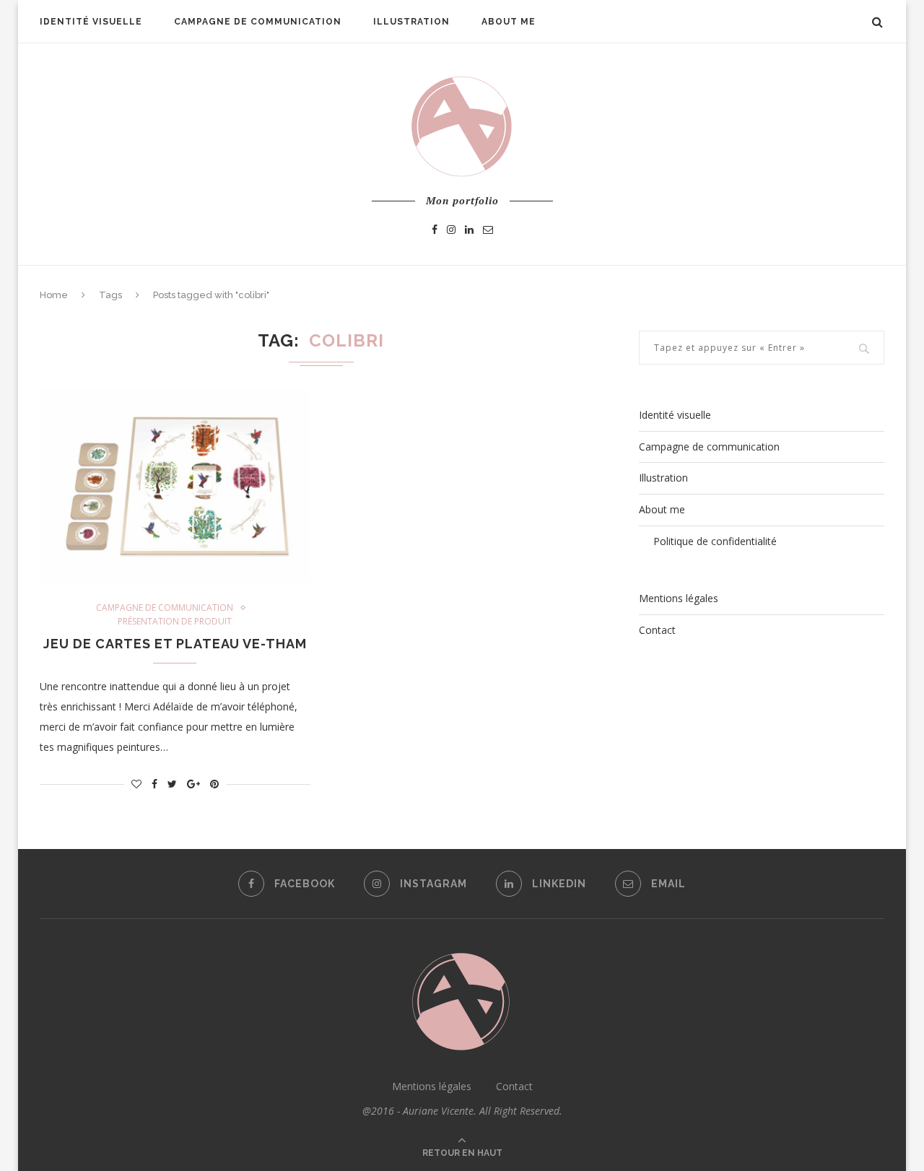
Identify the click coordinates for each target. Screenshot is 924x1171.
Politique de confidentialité (715, 541)
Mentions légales (678, 598)
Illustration (411, 22)
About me (508, 22)
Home (54, 295)
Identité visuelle (91, 22)
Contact (657, 630)
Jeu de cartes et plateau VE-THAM (175, 643)
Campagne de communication (257, 22)
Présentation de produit (175, 622)
